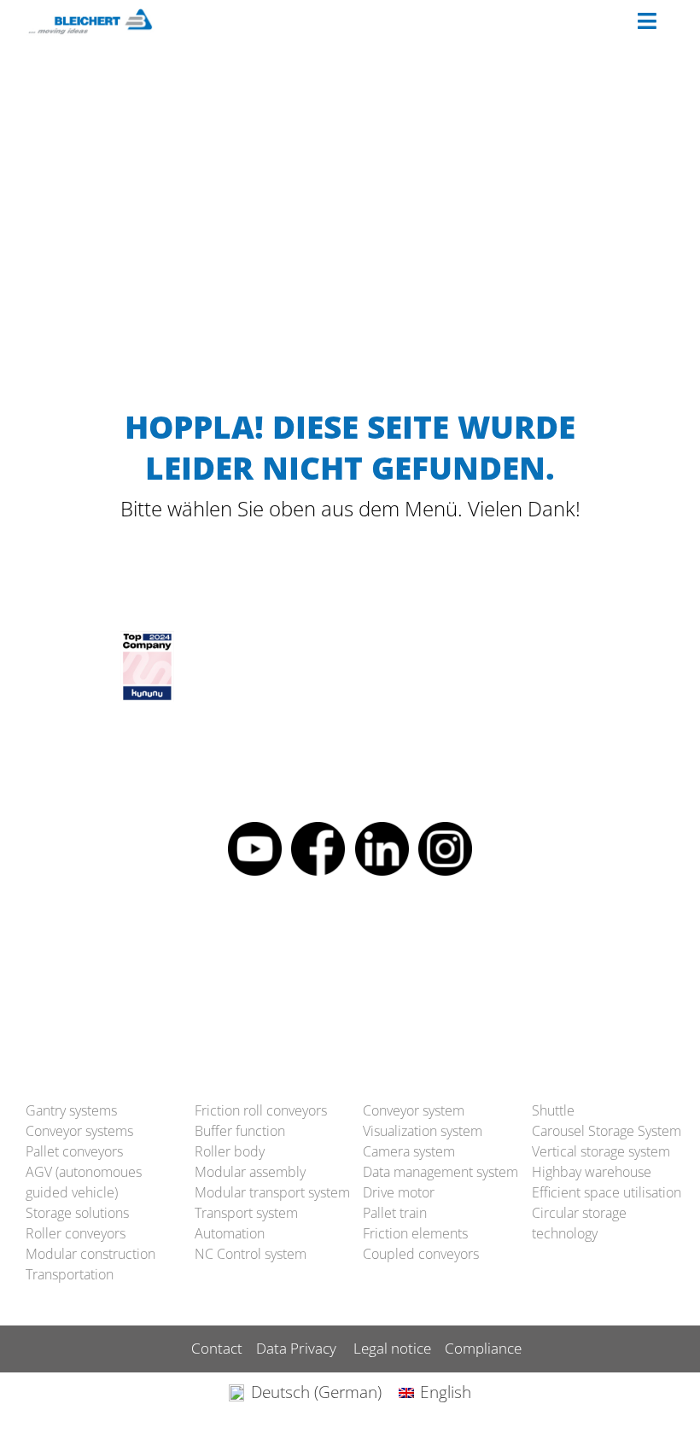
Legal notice (392, 1348)
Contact (216, 1348)
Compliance (483, 1348)
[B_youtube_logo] (255, 830)
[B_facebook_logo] (318, 830)
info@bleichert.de (338, 974)
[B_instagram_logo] (445, 830)
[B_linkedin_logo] (382, 830)
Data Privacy (296, 1348)
